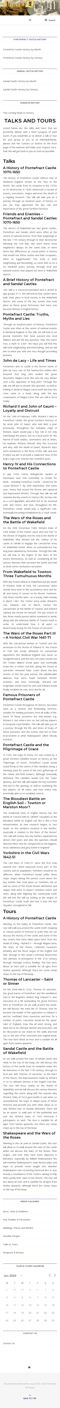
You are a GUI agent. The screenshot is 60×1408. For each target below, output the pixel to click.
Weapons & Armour (13, 1252)
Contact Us (9, 1343)
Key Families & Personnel (16, 1219)
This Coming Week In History (18, 112)
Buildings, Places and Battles (18, 1227)
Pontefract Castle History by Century (22, 57)
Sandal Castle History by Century (20, 89)
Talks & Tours (10, 1244)
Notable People (11, 1236)
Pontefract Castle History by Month (22, 49)
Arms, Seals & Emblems (15, 1211)
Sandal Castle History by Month (19, 81)
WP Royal (29, 1387)
